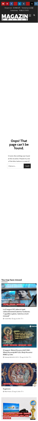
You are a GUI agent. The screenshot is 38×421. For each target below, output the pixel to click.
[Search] (34, 15)
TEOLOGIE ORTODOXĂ (18, 384)
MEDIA (22, 416)
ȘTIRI (26, 416)
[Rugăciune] (19, 374)
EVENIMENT (27, 413)
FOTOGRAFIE (14, 416)
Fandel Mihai (8, 318)
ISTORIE (6, 304)
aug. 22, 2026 (16, 318)
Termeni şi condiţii (27, 8)
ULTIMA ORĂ (7, 418)
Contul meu (14, 10)
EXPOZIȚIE (6, 416)
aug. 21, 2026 (17, 391)
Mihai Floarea (8, 391)
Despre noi (8, 8)
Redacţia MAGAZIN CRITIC (12, 357)
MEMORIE (12, 304)
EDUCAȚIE (19, 413)
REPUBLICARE (20, 304)
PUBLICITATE (24, 10)
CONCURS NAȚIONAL (9, 413)
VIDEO (29, 345)
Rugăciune (7, 389)
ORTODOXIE (13, 345)
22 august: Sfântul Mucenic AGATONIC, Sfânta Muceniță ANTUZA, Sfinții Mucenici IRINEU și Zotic (17, 352)
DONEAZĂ (16, 8)
